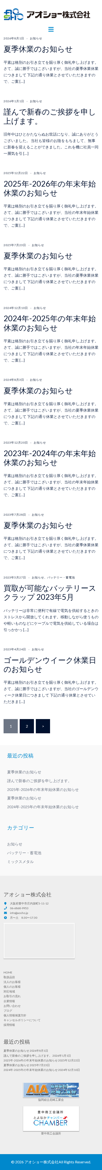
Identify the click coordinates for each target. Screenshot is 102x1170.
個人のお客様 (12, 986)
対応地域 (9, 991)
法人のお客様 (12, 982)
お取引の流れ (12, 996)
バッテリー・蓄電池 (61, 577)
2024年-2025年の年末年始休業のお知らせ (50, 323)
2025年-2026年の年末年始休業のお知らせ (50, 188)
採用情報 (9, 1025)
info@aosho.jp (19, 913)
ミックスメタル (20, 861)
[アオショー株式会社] (47, 15)
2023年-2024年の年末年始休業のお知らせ (50, 458)
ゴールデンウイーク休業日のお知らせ (50, 664)
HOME (8, 972)
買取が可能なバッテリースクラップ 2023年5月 (50, 592)
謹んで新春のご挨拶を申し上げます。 (50, 116)
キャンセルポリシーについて (22, 1020)
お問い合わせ (12, 1006)
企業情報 (9, 1001)
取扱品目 (9, 977)
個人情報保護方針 (15, 1015)
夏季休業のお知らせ (38, 48)
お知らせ (36, 38)
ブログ (8, 1010)
